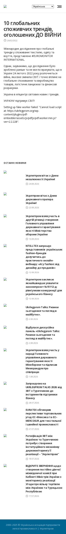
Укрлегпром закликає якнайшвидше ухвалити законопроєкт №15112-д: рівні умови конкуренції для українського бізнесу (44, 287)
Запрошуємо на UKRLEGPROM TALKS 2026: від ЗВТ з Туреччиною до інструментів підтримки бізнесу (44, 391)
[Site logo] (5, 6)
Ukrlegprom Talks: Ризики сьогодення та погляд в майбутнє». (42, 310)
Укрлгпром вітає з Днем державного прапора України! (41, 199)
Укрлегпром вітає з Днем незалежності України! (42, 177)
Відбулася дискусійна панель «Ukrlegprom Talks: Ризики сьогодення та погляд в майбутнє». (43, 333)
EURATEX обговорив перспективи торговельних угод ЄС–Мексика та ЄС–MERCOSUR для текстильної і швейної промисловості (44, 417)
